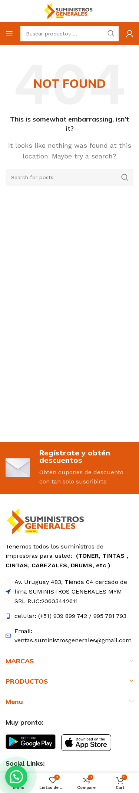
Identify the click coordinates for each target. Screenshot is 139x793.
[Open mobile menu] (9, 33)
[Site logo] (69, 10)
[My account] (129, 33)
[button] (16, 777)
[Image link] (47, 520)
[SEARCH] (124, 177)
